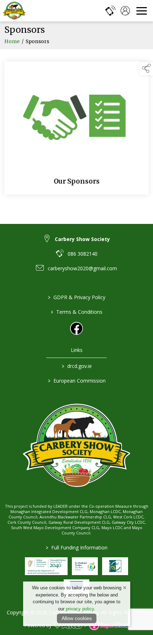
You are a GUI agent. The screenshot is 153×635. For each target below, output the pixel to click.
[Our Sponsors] (76, 128)
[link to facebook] (76, 328)
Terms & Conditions (76, 312)
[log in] (125, 10)
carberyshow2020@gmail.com (82, 268)
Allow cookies (77, 618)
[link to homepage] (14, 10)
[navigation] (141, 10)
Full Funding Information (76, 547)
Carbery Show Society (82, 239)
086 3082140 (82, 253)
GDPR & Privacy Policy (76, 297)
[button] (146, 68)
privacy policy (80, 608)
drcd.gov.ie (76, 366)
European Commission (76, 381)
